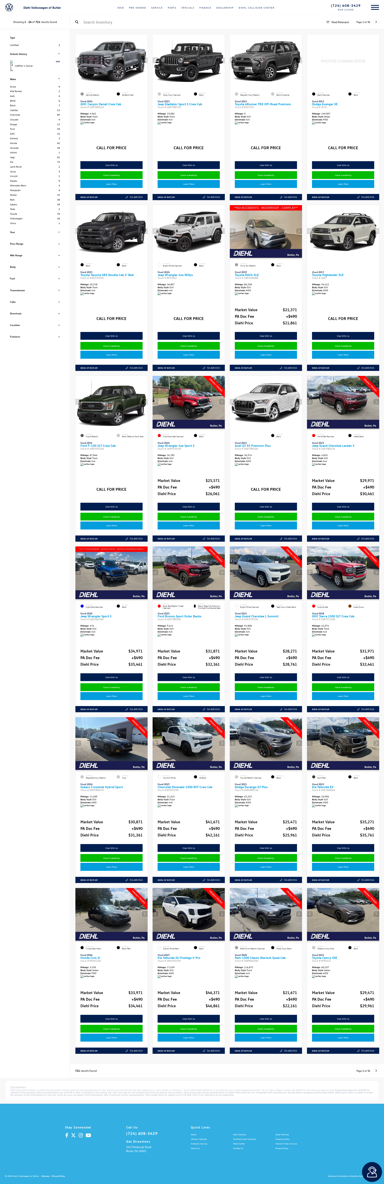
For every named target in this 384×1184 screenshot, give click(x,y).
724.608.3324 (136, 197)
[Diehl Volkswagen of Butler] (9, 7)
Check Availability (111, 175)
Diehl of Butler (89, 197)
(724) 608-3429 (346, 5)
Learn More (111, 183)
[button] (144, 60)
